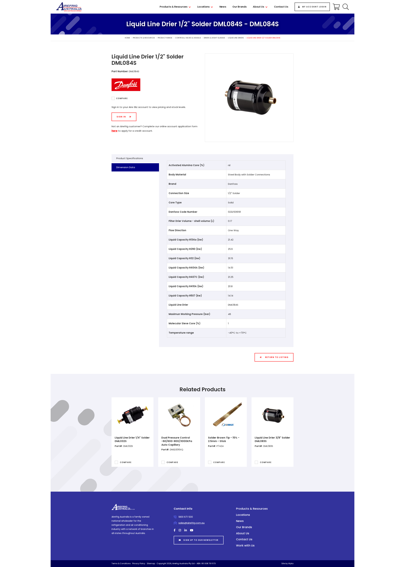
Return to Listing (276, 357)
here (114, 130)
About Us (258, 7)
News (222, 7)
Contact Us (281, 7)
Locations (203, 7)
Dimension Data (125, 167)
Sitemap (151, 563)
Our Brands (239, 7)
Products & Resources (173, 7)
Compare (122, 98)
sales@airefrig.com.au (191, 522)
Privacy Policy (138, 563)
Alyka (290, 563)
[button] (346, 7)
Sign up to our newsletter (200, 540)
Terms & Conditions (121, 563)
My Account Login (314, 6)
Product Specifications (129, 158)
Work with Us (245, 545)
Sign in (121, 116)
